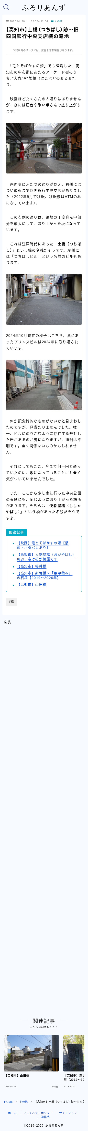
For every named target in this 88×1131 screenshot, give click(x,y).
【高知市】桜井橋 (32, 566)
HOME (8, 1101)
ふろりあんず (44, 7)
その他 (59, 21)
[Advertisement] (44, 817)
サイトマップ (68, 1113)
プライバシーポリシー (38, 1113)
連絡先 (45, 1117)
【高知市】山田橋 (32, 585)
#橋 (11, 601)
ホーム (12, 1113)
